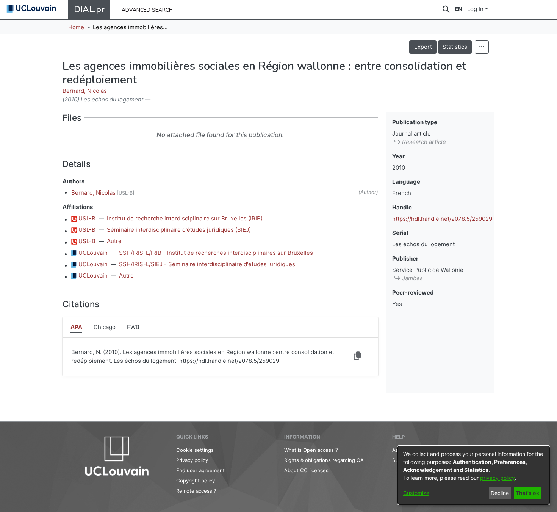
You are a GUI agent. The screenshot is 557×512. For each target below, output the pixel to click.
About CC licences (306, 470)
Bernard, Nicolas (85, 90)
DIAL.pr (89, 9)
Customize (416, 493)
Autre (114, 241)
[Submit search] (446, 9)
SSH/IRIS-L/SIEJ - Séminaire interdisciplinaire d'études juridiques (207, 264)
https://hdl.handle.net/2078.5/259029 (442, 218)
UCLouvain (93, 252)
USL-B (86, 218)
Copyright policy (195, 481)
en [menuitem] (458, 8)
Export (423, 46)
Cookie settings (195, 450)
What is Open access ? (311, 450)
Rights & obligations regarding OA (324, 460)
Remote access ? (196, 491)
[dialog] (473, 475)
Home (76, 27)
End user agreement (200, 470)
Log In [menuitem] (475, 8)
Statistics (455, 46)
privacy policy (497, 478)
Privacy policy (192, 460)
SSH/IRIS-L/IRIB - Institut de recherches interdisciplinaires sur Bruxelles (216, 252)
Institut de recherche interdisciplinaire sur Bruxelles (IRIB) (185, 218)
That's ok (527, 493)
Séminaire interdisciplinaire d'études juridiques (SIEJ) (179, 229)
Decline (500, 493)
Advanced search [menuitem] (147, 9)
